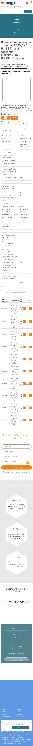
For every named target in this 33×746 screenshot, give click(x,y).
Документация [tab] (17, 128)
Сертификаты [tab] (27, 128)
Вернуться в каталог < (7, 286)
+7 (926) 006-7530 (16, 634)
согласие (6, 473)
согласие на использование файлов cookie (13, 724)
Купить (14, 118)
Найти (28, 12)
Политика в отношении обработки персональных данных (16, 739)
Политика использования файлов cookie (11, 743)
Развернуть (29, 110)
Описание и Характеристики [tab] (6, 129)
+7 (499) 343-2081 (7, 6)
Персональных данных (23, 473)
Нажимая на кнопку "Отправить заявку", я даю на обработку (17, 472)
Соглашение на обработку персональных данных (14, 741)
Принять (20, 727)
